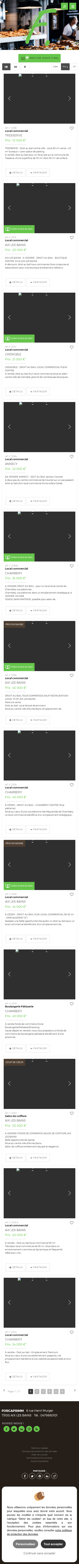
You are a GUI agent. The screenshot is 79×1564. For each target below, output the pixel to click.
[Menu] (72, 6)
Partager (40, 172)
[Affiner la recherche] (64, 6)
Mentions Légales (39, 1448)
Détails (17, 172)
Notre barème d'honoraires (39, 1458)
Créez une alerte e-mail (44, 58)
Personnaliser (25, 1544)
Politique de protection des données (39, 1451)
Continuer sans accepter (39, 1553)
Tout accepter (53, 1544)
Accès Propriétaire (39, 1461)
